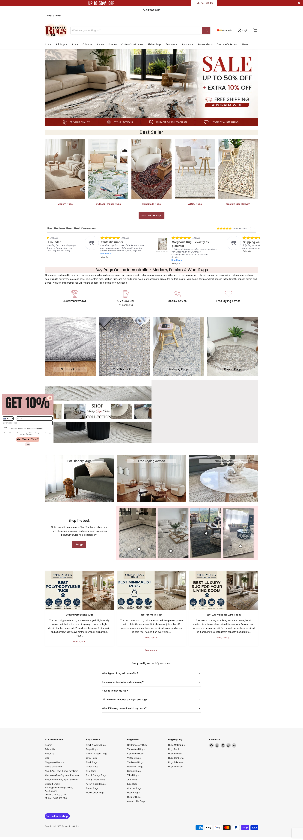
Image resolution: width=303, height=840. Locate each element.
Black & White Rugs (96, 745)
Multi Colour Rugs (95, 792)
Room (111, 44)
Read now (77, 641)
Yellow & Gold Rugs (96, 784)
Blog (47, 758)
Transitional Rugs (136, 749)
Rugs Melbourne (176, 745)
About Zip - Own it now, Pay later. (61, 771)
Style (99, 44)
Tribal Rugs (133, 775)
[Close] (49, 398)
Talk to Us (50, 749)
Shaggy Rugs (134, 771)
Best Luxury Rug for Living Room (224, 614)
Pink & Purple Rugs (95, 779)
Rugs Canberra (176, 758)
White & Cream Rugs (96, 753)
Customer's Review (227, 44)
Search (48, 745)
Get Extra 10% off (27, 439)
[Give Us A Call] (126, 298)
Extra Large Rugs (151, 215)
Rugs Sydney (174, 753)
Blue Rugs (91, 771)
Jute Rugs (132, 779)
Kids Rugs (132, 784)
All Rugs (60, 44)
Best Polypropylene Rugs (79, 614)
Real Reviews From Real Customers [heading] (71, 228)
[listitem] (90, 250)
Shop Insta (187, 44)
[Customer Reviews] (74, 298)
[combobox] (8, 418)
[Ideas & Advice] (177, 298)
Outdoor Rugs (134, 788)
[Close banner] (299, 3)
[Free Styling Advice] (228, 298)
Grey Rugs (91, 758)
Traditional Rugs (135, 762)
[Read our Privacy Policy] (50, 433)
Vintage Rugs (134, 758)
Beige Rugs (92, 749)
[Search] (206, 30)
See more (150, 650)
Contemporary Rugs (137, 745)
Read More (79, 260)
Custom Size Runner (132, 44)
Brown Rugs (92, 788)
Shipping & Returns (54, 762)
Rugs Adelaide (175, 766)
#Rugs (79, 544)
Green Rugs (92, 766)
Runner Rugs (133, 797)
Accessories (204, 44)
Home (48, 44)
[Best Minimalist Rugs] (151, 590)
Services (170, 44)
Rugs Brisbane (175, 762)
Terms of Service (53, 766)
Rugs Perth (173, 749)
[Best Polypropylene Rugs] (79, 590)
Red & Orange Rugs (96, 775)
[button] (243, 30)
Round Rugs (133, 792)
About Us (49, 753)
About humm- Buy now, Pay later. (61, 779)
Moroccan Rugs (135, 766)
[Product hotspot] (240, 546)
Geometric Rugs (135, 753)
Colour (86, 44)
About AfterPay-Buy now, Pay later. (62, 775)
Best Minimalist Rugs (151, 614)
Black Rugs (91, 762)
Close (28, 444)
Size (74, 44)
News (245, 44)
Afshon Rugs (154, 44)
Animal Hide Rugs (136, 801)
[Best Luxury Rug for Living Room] (223, 590)
